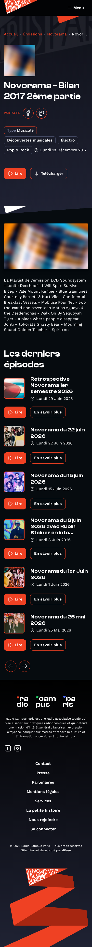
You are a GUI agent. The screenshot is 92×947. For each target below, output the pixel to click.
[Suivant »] (24, 666)
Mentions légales (43, 791)
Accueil (11, 34)
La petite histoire (43, 810)
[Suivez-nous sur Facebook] (8, 748)
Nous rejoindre (43, 819)
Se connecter (43, 829)
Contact (43, 763)
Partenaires (43, 782)
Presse (43, 773)
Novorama (57, 34)
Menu (78, 7)
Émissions (32, 34)
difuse (66, 850)
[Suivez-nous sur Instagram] (18, 748)
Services (43, 801)
